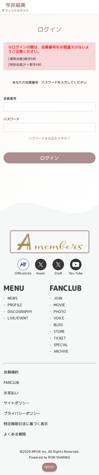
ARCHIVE (61, 351)
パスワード (11, 119)
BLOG (58, 324)
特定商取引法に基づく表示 (26, 423)
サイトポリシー (16, 403)
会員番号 (9, 98)
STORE (59, 331)
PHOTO (60, 311)
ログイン (49, 158)
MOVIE (59, 304)
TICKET (60, 338)
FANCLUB (11, 382)
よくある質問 (15, 434)
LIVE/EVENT (18, 318)
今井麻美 (15, 7)
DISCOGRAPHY (20, 311)
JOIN (58, 298)
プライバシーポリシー (22, 413)
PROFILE (15, 304)
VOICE (59, 318)
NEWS (12, 298)
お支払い (11, 392)
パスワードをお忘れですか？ (49, 138)
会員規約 (11, 372)
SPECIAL (61, 344)
